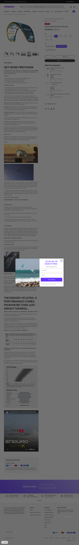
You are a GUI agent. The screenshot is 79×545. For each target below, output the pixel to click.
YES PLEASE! (51, 280)
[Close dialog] (61, 260)
